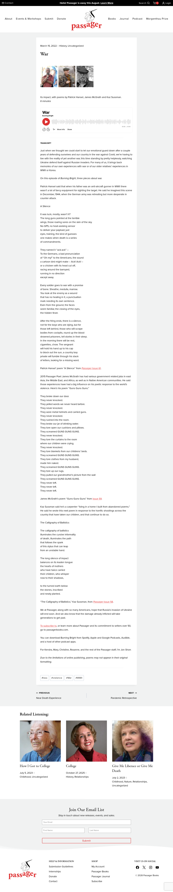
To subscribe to (48, 626)
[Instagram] (150, 867)
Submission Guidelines (61, 866)
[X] (144, 867)
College (71, 766)
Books (112, 19)
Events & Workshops (28, 19)
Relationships (81, 777)
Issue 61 (91, 368)
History (63, 46)
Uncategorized (76, 46)
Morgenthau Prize (157, 19)
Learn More (107, 3)
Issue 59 (97, 499)
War (69, 677)
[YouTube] (157, 867)
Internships (55, 871)
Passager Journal (101, 876)
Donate (61, 19)
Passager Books (100, 871)
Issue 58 (103, 602)
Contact (53, 881)
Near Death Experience (48, 695)
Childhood (25, 777)
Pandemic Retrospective (124, 695)
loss (44, 677)
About (8, 19)
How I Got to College (35, 766)
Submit (49, 19)
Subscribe (97, 881)
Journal (124, 19)
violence (56, 677)
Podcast (137, 19)
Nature (128, 781)
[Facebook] (137, 867)
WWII (79, 677)
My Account (98, 866)
